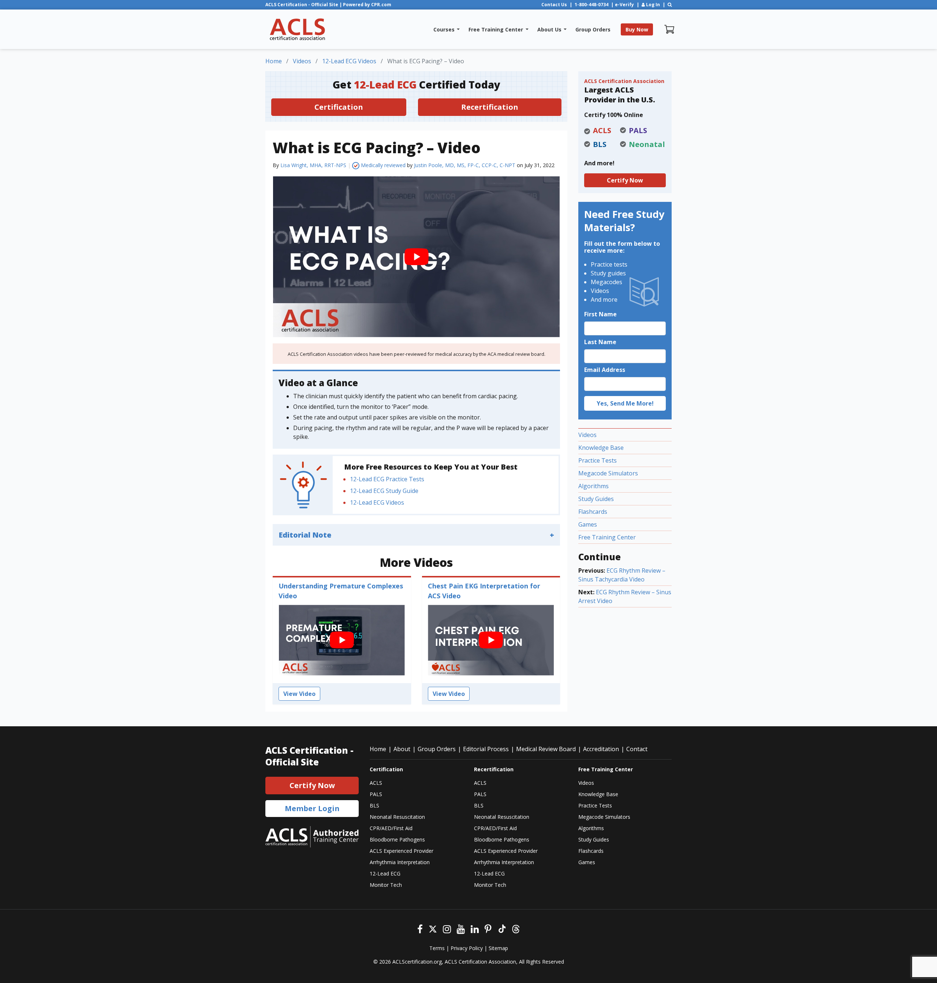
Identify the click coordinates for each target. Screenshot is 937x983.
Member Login (312, 808)
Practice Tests (597, 460)
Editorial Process (486, 749)
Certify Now (625, 180)
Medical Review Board (546, 749)
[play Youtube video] (416, 256)
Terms (437, 948)
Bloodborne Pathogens (397, 839)
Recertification (489, 107)
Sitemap (498, 948)
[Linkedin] (475, 928)
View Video (299, 694)
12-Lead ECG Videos (377, 502)
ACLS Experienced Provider (401, 850)
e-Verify (624, 4)
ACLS (376, 782)
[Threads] (516, 928)
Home (378, 749)
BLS (374, 805)
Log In (652, 4)
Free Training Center (607, 537)
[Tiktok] (501, 928)
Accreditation (601, 749)
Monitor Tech (386, 884)
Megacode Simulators (608, 473)
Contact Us (554, 4)
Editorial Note (305, 535)
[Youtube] (461, 928)
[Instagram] (447, 928)
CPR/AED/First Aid (391, 828)
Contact (636, 749)
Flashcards (592, 512)
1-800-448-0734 (591, 4)
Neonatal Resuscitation (397, 816)
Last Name (600, 342)
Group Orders (437, 749)
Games (587, 524)
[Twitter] (433, 928)
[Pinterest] (488, 928)
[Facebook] (420, 928)
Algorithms (593, 486)
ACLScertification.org (417, 961)
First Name (600, 314)
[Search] (670, 4)
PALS (376, 794)
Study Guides (596, 499)
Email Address (604, 370)
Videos (587, 435)
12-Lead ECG (385, 873)
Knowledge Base (601, 448)
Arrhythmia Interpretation (400, 862)
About (401, 749)
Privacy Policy (467, 948)
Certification (338, 107)
